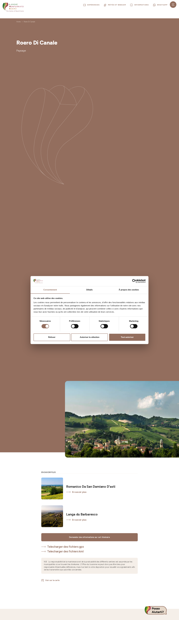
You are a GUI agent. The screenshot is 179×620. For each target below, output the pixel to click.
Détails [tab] (89, 290)
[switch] (74, 326)
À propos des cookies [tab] (129, 290)
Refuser (51, 337)
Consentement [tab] (50, 290)
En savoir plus (79, 492)
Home (18, 22)
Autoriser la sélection (89, 337)
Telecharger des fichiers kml (65, 551)
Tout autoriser (127, 337)
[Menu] (173, 4)
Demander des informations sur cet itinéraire (89, 537)
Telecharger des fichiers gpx (65, 546)
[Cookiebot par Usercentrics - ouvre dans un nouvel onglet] (134, 281)
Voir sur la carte (52, 580)
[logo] (13, 7)
